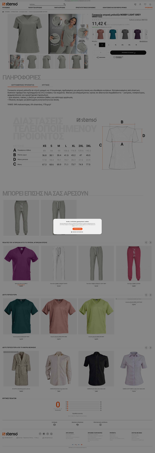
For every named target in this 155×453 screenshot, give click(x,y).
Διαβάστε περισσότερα (79, 225)
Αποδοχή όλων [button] (77, 228)
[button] (77, 232)
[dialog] (77, 226)
